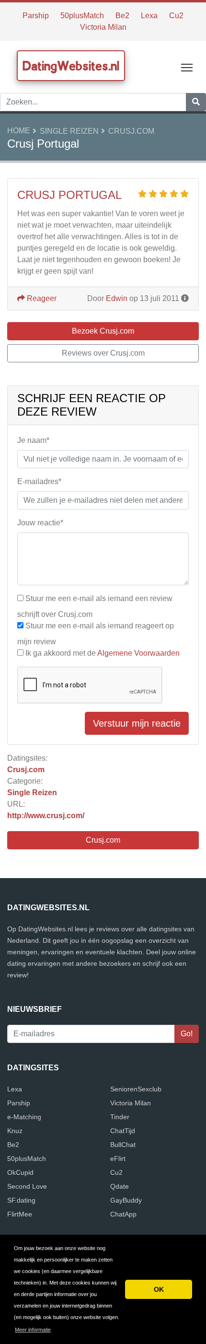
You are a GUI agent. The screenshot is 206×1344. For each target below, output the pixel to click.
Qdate (119, 1186)
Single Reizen (69, 131)
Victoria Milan (103, 27)
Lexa (149, 16)
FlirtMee (19, 1214)
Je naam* (33, 440)
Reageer (41, 298)
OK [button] (159, 1289)
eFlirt (118, 1158)
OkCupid (20, 1172)
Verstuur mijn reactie (137, 723)
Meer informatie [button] (33, 1329)
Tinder (119, 1117)
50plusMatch (82, 16)
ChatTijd (122, 1131)
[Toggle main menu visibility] (187, 67)
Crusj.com (131, 131)
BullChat (123, 1144)
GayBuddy (126, 1200)
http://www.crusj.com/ (45, 815)
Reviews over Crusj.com (103, 353)
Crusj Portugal (69, 194)
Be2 (122, 16)
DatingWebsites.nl (71, 65)
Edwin (116, 298)
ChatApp (123, 1214)
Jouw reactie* (40, 523)
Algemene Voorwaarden (138, 653)
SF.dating (21, 1200)
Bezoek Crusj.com (103, 331)
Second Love (27, 1186)
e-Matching (24, 1117)
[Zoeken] (196, 102)
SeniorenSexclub (135, 1089)
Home (18, 131)
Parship (36, 16)
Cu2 (176, 16)
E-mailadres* (39, 481)
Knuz (15, 1131)
